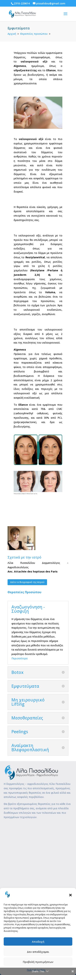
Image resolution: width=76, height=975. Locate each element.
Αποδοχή (38, 941)
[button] (70, 895)
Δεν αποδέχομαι (38, 952)
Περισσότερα (19, 658)
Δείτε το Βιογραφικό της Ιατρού (27, 582)
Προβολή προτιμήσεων (38, 962)
